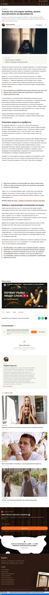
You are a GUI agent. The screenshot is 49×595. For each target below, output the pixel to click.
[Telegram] (39, 318)
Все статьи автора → (8, 386)
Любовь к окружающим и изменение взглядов (16, 62)
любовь (14, 312)
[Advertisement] (24, 171)
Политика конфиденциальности (8, 579)
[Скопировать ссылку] (46, 318)
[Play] (39, 1)
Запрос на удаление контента (7, 583)
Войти (33, 331)
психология (20, 312)
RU (3, 1)
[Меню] (1, 4)
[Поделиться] (45, 25)
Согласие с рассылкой (5, 575)
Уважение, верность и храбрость (13, 59)
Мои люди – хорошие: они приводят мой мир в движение (28, 200)
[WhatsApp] (42, 318)
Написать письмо (4, 571)
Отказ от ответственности (7, 577)
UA (1, 1)
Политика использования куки (7, 581)
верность (8, 312)
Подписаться (24, 528)
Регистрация (42, 331)
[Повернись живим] (46, 589)
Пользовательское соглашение (7, 573)
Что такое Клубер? (5, 569)
